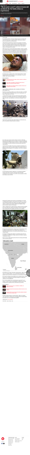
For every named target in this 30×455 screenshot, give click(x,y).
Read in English (5, 37)
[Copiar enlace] (29, 16)
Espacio (19, 3)
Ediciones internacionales (11, 438)
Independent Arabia (10, 439)
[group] (3, 33)
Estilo (10, 3)
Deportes (23, 3)
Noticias (7, 3)
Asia (6, 5)
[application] (15, 25)
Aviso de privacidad (17, 438)
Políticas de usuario (17, 439)
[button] (15, 25)
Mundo (4, 5)
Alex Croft (1, 15)
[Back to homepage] (4, 438)
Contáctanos (2, 441)
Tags (22, 439)
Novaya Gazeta (10, 445)
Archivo (23, 438)
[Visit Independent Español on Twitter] (3, 443)
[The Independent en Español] (15, 1)
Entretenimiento (14, 3)
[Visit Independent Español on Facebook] (2, 443)
